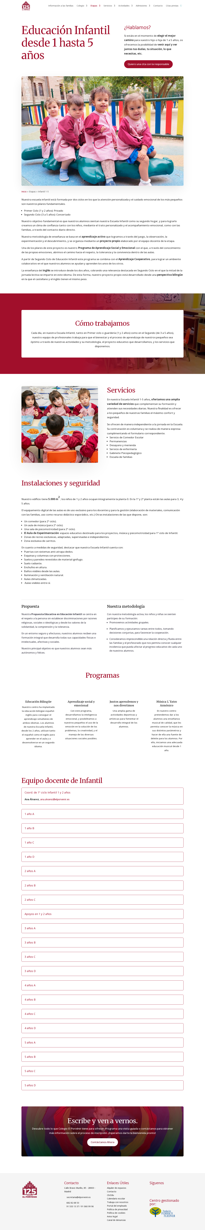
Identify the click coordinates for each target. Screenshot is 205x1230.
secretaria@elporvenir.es (78, 1197)
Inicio (24, 191)
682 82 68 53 (72, 1202)
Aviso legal (112, 1216)
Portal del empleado (117, 1205)
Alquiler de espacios (116, 1187)
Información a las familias (60, 5)
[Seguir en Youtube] (168, 1189)
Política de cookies (116, 1212)
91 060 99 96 (87, 1206)
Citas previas (172, 5)
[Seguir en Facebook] (153, 1189)
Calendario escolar (116, 1198)
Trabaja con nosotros (117, 1202)
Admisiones (141, 5)
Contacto (158, 5)
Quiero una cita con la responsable (148, 64)
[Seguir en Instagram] (161, 1189)
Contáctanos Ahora (102, 1142)
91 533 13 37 (72, 1206)
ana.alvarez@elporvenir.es (54, 799)
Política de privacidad (117, 1209)
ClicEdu (110, 1195)
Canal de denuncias (116, 1220)
